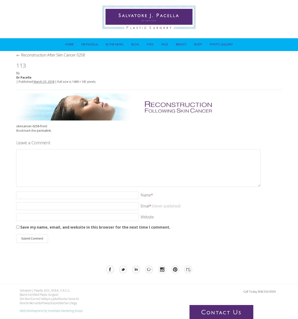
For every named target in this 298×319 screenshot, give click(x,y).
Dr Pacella (23, 77)
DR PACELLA (88, 43)
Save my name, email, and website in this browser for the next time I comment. (95, 227)
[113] (121, 106)
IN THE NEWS (115, 44)
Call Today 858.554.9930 (259, 291)
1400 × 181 (79, 82)
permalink (44, 130)
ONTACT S (221, 313)
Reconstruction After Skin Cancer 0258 (50, 55)
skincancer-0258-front (31, 126)
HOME (69, 44)
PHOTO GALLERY (221, 44)
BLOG (135, 44)
